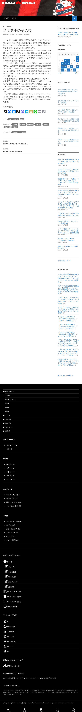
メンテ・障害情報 (12, 540)
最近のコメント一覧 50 (65, 375)
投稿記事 (67, 32)
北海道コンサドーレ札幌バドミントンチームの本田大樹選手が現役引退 (68, 141)
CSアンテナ (10, 536)
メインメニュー (79, 18)
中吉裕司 (7, 127)
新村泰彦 (22, 124)
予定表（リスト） (12, 498)
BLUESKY (10, 637)
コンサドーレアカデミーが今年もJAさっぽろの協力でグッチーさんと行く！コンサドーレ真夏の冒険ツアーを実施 (68, 205)
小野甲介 (45, 124)
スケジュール (8, 427)
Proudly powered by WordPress (38, 703)
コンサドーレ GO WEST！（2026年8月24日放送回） (67, 318)
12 (68, 64)
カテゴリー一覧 (11, 445)
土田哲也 (15, 124)
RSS (8, 652)
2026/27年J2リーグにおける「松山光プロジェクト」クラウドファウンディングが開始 (68, 361)
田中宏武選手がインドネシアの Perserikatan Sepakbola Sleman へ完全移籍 (67, 91)
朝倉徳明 (15, 127)
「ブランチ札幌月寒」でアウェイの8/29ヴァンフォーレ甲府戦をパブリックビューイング (68, 342)
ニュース (7, 415)
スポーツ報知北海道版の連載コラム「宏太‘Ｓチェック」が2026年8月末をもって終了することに (68, 193)
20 (71, 67)
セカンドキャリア (13, 119)
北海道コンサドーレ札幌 (19, 132)
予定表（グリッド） (13, 495)
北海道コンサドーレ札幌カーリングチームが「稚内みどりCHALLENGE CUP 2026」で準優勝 (68, 181)
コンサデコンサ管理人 (23, 34)
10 (62, 64)
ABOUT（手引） (12, 607)
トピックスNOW (9, 391)
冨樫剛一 (30, 124)
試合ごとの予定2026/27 (14, 502)
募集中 (7, 411)
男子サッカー (10, 464)
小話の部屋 (7, 419)
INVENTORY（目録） (14, 602)
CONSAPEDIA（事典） (15, 592)
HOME (60, 32)
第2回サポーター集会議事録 (12, 150)
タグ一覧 (9, 449)
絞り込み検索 (10, 525)
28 (74, 70)
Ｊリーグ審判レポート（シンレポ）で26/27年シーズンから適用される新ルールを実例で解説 (68, 231)
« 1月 (60, 73)
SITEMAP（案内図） (14, 666)
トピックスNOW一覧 (13, 506)
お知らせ (7, 395)
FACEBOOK (11, 627)
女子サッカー (10, 468)
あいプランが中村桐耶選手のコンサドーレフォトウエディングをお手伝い (68, 161)
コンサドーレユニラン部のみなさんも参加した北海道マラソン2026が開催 (68, 171)
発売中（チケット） (11, 399)
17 (62, 67)
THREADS (10, 632)
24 (62, 70)
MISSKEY (10, 647)
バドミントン (10, 472)
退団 (22, 119)
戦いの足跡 (7, 423)
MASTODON (11, 642)
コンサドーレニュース (24, 678)
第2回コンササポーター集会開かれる (15, 142)
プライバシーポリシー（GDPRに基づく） (15, 703)
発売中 (7, 403)
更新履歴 (7, 431)
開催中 (7, 407)
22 (77, 67)
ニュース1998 (7, 27)
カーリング (10, 475)
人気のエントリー (12, 532)
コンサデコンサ (10, 18)
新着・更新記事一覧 (13, 529)
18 (65, 67)
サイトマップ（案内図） (14, 521)
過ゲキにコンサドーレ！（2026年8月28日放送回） (67, 239)
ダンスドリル (10, 479)
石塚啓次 (38, 124)
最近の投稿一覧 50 (64, 261)
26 (68, 70)
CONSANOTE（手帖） (14, 597)
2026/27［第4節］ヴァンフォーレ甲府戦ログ (68, 222)
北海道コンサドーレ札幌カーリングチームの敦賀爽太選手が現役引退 (68, 130)
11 (65, 64)
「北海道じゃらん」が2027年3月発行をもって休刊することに (68, 214)
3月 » (76, 73)
